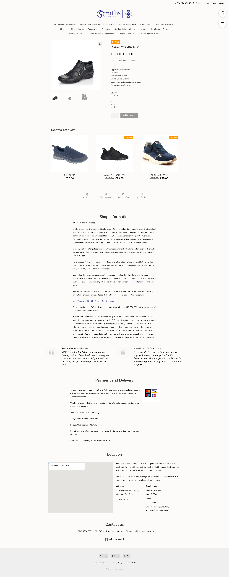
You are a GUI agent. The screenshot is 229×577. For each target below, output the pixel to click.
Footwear (106, 29)
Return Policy (132, 563)
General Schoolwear (127, 24)
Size (112, 101)
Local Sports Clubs (159, 29)
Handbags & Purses (76, 34)
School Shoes (146, 24)
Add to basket (129, 115)
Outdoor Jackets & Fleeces (125, 29)
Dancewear (93, 29)
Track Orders (105, 197)
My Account (88, 197)
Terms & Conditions (99, 563)
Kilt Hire (63, 29)
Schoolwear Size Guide (149, 34)
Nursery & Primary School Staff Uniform (97, 24)
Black (116, 96)
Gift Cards (141, 197)
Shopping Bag (123, 197)
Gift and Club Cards (126, 34)
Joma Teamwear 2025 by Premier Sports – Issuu (93, 301)
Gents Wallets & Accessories (101, 34)
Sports (144, 29)
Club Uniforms (77, 29)
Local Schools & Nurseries (64, 24)
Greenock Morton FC (165, 24)
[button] (100, 44)
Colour (114, 93)
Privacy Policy (117, 563)
